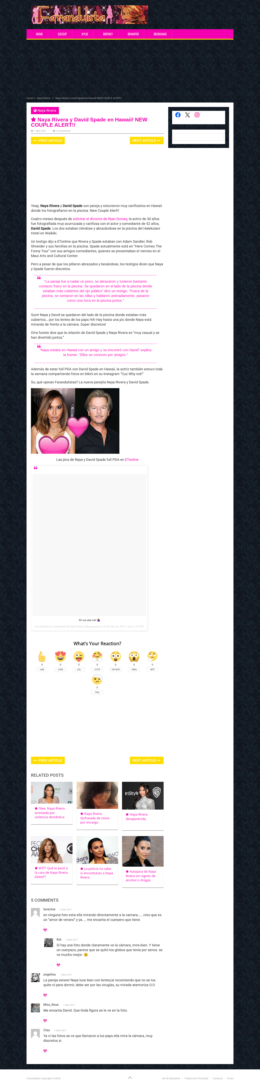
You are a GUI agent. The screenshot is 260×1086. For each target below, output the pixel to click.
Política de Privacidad (196, 1078)
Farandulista (34, 1078)
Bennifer (133, 34)
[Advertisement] (130, 69)
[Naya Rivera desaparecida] (143, 796)
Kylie (85, 34)
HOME (39, 34)
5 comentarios (63, 131)
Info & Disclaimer (171, 1078)
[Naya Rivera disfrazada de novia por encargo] (97, 795)
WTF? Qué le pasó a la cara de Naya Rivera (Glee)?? (51, 872)
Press (230, 1078)
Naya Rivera (46, 110)
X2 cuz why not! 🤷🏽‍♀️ (89, 620)
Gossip (62, 34)
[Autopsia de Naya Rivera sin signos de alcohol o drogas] (143, 851)
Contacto (218, 1078)
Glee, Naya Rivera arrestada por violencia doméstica (50, 812)
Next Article (144, 140)
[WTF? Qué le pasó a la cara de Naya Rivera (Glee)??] (52, 849)
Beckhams (160, 34)
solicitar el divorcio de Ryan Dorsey (100, 219)
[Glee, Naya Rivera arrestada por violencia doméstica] (52, 793)
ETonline (131, 459)
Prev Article (50, 140)
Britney (108, 34)
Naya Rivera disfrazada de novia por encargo (94, 817)
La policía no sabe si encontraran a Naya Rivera (96, 872)
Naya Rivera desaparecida (136, 816)
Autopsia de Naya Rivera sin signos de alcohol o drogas (141, 875)
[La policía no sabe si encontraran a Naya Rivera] (97, 850)
